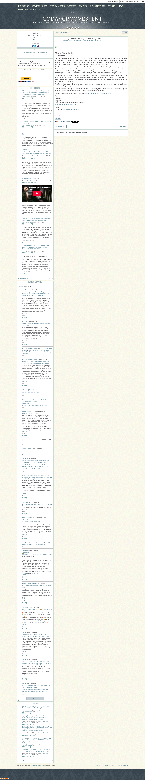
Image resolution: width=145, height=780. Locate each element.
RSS (19, 700)
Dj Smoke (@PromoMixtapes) (30, 390)
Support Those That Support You (31, 475)
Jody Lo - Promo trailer (28, 520)
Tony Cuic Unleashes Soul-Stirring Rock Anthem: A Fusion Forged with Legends (36, 686)
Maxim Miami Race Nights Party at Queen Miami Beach (37, 554)
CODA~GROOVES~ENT (72, 19)
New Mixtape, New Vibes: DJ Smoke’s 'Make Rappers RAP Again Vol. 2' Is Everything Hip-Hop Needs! (37, 750)
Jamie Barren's (36, 543)
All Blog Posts (58, 32)
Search (143, 1)
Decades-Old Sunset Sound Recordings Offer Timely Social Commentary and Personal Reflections (36, 219)
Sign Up (110, 1)
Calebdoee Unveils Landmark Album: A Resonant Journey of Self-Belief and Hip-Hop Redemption (35, 690)
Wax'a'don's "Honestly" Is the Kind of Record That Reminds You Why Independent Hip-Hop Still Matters (36, 153)
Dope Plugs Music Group (33, 180)
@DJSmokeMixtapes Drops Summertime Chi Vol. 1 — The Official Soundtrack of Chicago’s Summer (37, 707)
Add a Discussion (24, 761)
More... (35, 699)
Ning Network (43, 52)
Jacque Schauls (28, 52)
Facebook (68, 121)
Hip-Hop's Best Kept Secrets (34, 155)
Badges (99, 765)
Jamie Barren (25, 543)
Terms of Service (122, 765)
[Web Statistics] (4, 779)
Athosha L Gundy (26, 448)
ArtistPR (29, 96)
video (35, 401)
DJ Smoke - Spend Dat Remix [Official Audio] (34, 405)
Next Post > (122, 126)
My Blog (65, 32)
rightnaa (24, 440)
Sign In (116, 1)
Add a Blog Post (24, 278)
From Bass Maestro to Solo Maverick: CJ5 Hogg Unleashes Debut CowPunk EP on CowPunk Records (36, 635)
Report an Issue (108, 765)
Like (59, 118)
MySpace (59, 121)
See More (24, 313)
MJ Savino (29, 125)
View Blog (99, 40)
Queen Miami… (36, 573)
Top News (20, 286)
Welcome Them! (28, 444)
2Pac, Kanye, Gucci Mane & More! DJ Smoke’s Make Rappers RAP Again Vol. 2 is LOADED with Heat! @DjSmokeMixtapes (37, 740)
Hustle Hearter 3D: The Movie (30, 178)
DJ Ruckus (25, 573)
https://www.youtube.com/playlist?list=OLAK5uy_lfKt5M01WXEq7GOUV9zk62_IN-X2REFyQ (35, 523)
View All (51, 278)
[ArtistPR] (58, 44)
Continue (24, 119)
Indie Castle (25, 502)
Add (126, 32)
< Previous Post (60, 126)
